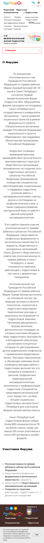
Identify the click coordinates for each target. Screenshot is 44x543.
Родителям (9, 10)
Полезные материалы (12, 20)
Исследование (34, 23)
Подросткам (31, 12)
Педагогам (21, 10)
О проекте (8, 26)
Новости (7, 17)
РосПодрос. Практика (12, 29)
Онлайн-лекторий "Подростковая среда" (31, 19)
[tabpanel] (22, 63)
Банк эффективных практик (14, 23)
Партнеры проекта (21, 26)
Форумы (17, 17)
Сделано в (32, 507)
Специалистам (11, 12)
